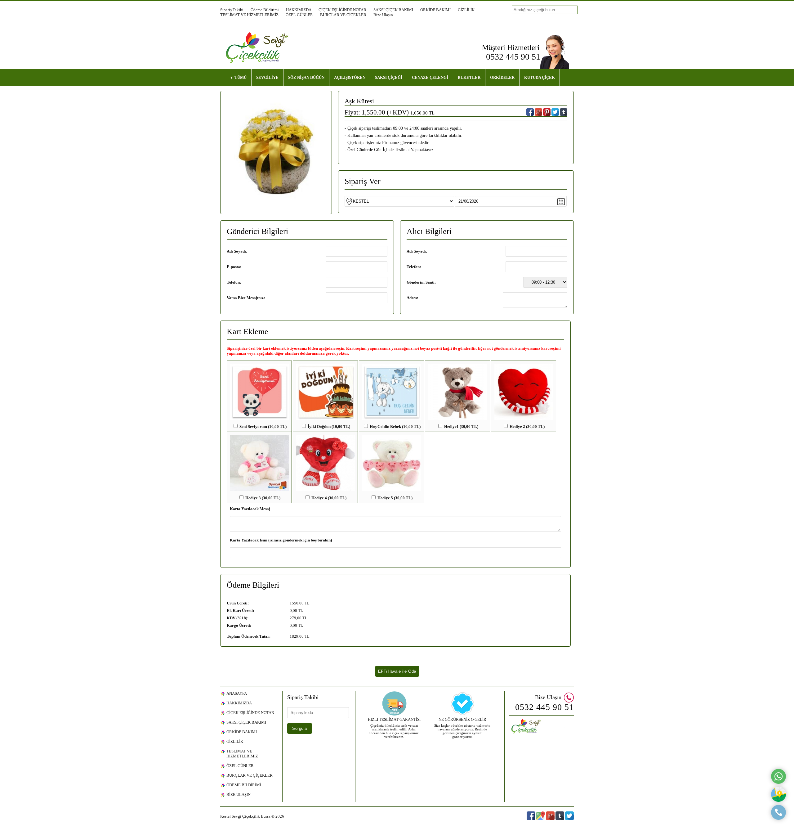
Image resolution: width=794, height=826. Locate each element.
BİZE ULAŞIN (238, 794)
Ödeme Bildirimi (265, 9)
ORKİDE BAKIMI (435, 9)
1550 (294, 603)
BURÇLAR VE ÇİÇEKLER (343, 14)
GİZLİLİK (466, 9)
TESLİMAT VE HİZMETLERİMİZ (249, 14)
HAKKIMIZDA (298, 9)
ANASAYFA (236, 693)
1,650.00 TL (422, 112)
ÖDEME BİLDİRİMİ (243, 785)
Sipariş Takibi (231, 9)
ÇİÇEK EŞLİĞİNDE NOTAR (342, 9)
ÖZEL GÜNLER (299, 14)
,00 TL (268, 603)
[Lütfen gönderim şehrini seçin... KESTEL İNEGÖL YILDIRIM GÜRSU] (456, 201)
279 (293, 618)
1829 (294, 636)
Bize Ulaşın (383, 14)
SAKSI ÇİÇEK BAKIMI (393, 9)
